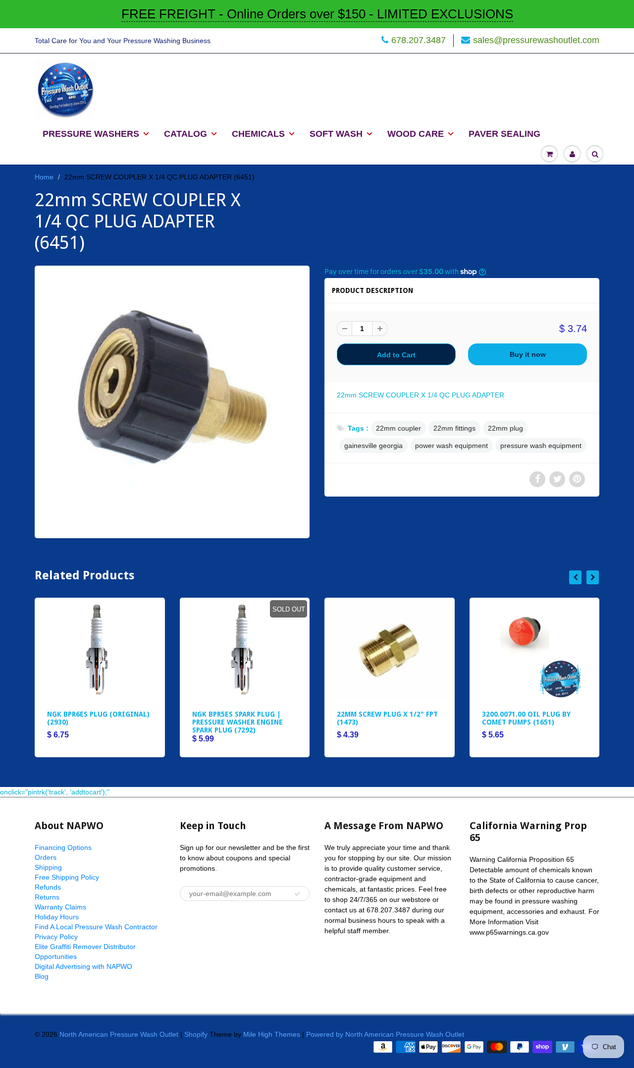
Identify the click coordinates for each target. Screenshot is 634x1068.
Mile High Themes (271, 1034)
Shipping (48, 867)
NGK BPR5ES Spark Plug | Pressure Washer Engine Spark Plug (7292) (237, 722)
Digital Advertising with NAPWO (83, 966)
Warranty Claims (60, 907)
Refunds (48, 887)
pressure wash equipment (540, 446)
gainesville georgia (373, 446)
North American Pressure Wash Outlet (118, 1034)
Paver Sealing (504, 134)
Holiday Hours (57, 917)
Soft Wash (336, 134)
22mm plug (505, 428)
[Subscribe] (297, 894)
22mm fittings (454, 428)
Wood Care (415, 134)
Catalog (185, 134)
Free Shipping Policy (67, 877)
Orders (45, 857)
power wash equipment (451, 446)
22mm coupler (398, 428)
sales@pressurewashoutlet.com (536, 40)
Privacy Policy (56, 937)
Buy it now (528, 354)
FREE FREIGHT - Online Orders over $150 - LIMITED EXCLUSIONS (317, 13)
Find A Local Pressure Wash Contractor (96, 927)
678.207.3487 (418, 40)
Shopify (196, 1034)
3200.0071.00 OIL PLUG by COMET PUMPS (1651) (526, 718)
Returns (47, 897)
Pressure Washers (91, 134)
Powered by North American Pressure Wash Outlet (385, 1034)
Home (44, 177)
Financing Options (63, 847)
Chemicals (258, 134)
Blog (42, 976)
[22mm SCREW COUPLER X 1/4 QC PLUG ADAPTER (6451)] (172, 401)
